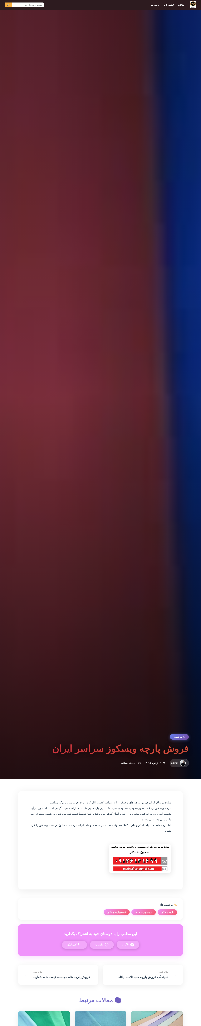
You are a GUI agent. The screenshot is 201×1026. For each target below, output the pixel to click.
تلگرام (125, 944)
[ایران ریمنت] (193, 4)
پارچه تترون (179, 737)
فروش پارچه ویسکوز (116, 912)
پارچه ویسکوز (167, 912)
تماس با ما (168, 4)
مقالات (181, 4)
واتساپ (99, 944)
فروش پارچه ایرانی (143, 912)
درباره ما (155, 4)
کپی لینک (71, 944)
